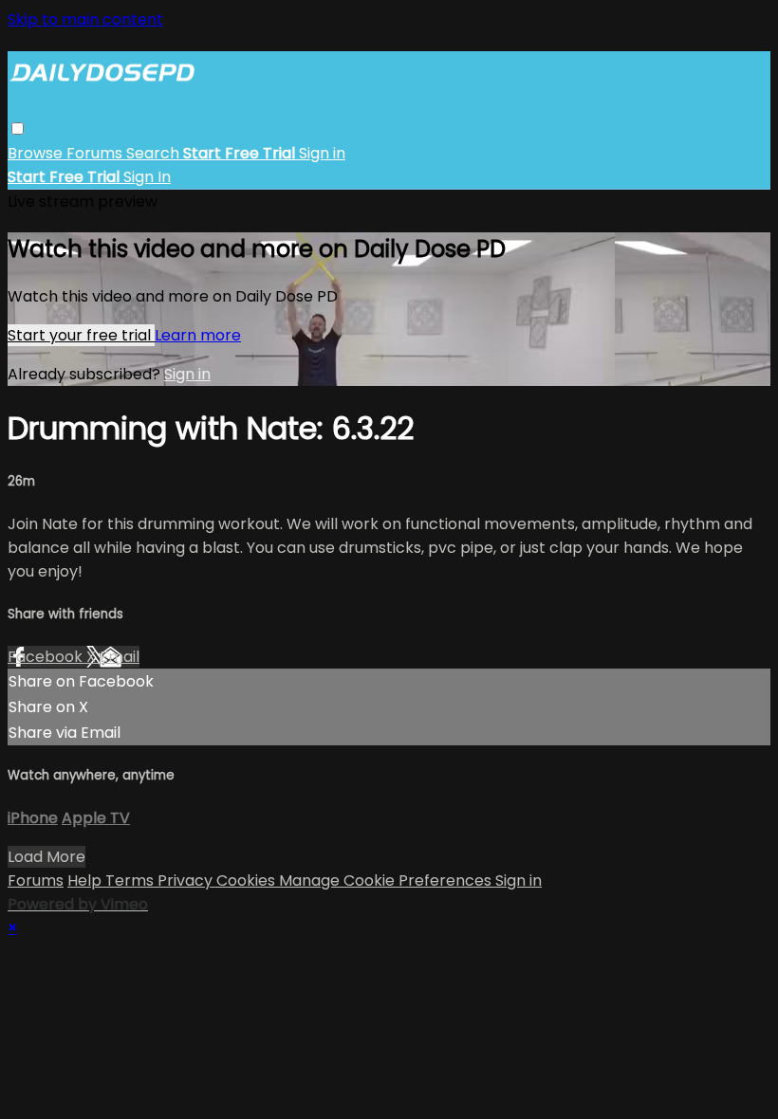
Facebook (47, 657)
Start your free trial (81, 335)
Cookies (247, 880)
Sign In (147, 177)
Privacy (186, 880)
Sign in (322, 153)
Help (86, 880)
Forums (96, 153)
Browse (37, 153)
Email (119, 657)
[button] (17, 128)
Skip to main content (85, 19)
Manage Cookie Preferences (387, 880)
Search (154, 153)
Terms (131, 880)
